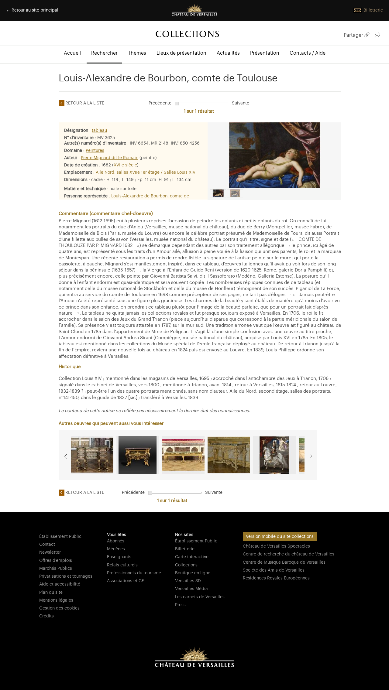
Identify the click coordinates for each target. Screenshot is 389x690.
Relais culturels (122, 565)
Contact (47, 544)
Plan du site (51, 592)
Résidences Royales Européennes (276, 578)
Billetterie (184, 549)
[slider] (177, 103)
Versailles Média (191, 589)
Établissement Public (60, 537)
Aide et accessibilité (59, 584)
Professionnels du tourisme (134, 573)
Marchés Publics (55, 568)
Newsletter (50, 552)
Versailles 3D (188, 581)
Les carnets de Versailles (200, 597)
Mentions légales (56, 600)
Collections (186, 565)
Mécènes (116, 549)
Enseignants (119, 557)
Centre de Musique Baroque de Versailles (284, 562)
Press (180, 605)
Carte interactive (191, 557)
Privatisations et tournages (65, 576)
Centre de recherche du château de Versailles (288, 554)
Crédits (46, 616)
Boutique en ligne (192, 573)
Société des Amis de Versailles (274, 570)
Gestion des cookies (59, 608)
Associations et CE (125, 581)
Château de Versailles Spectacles (276, 546)
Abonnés (115, 541)
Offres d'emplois (55, 560)
